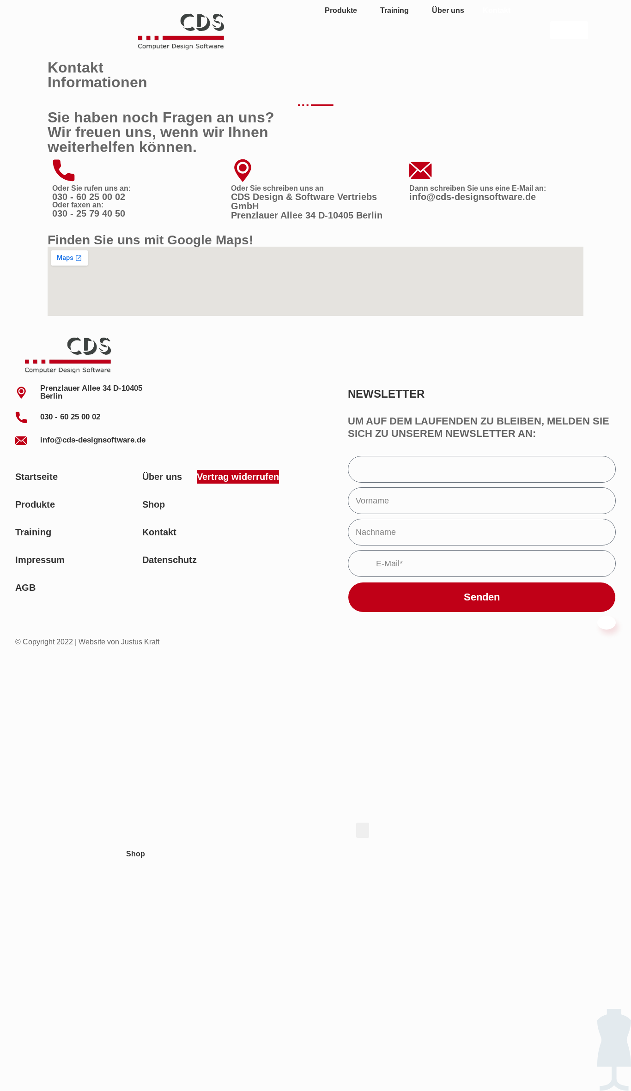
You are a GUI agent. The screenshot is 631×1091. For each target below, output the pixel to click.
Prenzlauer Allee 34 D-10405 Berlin (306, 215)
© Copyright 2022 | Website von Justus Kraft (87, 642)
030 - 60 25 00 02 (88, 197)
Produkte (341, 10)
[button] (362, 830)
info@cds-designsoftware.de (472, 197)
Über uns (448, 10)
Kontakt (496, 10)
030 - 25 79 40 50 (88, 213)
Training (394, 10)
